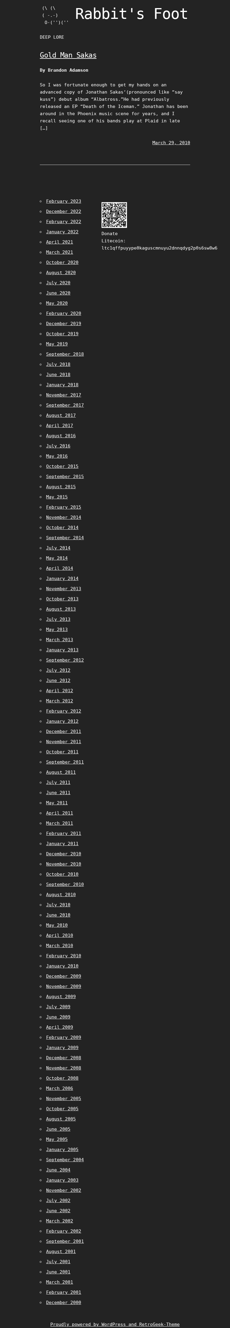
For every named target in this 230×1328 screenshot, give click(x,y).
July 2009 (58, 1006)
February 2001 (63, 1292)
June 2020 (58, 293)
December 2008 (63, 1057)
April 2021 (59, 242)
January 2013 (62, 650)
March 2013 (59, 639)
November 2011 (63, 741)
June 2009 (58, 1017)
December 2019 (63, 323)
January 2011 (62, 843)
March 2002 (59, 1221)
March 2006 (59, 1088)
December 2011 (63, 731)
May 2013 (57, 629)
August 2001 (61, 1251)
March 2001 (59, 1282)
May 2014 (57, 558)
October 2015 (62, 466)
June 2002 (58, 1210)
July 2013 (58, 619)
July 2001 (58, 1261)
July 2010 (58, 905)
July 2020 (58, 283)
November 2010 (63, 864)
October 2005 (62, 1108)
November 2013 (63, 588)
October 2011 (62, 752)
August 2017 (61, 415)
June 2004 (58, 1170)
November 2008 (63, 1068)
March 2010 (59, 945)
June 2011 (58, 792)
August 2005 (61, 1119)
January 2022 (62, 232)
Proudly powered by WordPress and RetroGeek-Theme (115, 1324)
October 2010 (62, 874)
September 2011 (65, 762)
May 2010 (57, 925)
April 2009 (59, 1027)
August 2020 (61, 272)
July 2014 (58, 548)
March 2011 (59, 823)
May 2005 (57, 1139)
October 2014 (62, 527)
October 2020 (62, 262)
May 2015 (57, 497)
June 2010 (58, 915)
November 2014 (63, 517)
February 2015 (63, 507)
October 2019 (62, 333)
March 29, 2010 (171, 142)
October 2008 (62, 1078)
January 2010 (62, 966)
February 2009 (63, 1037)
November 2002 (63, 1190)
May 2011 (57, 803)
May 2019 (57, 344)
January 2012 (62, 721)
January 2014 (62, 578)
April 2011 (59, 813)
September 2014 (65, 537)
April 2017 (59, 425)
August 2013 (61, 609)
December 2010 (63, 854)
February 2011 (63, 833)
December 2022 (63, 211)
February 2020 (63, 313)
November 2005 (63, 1098)
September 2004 (65, 1159)
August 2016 (61, 435)
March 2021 (59, 252)
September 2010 (65, 884)
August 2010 (61, 894)
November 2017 (63, 395)
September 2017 (65, 405)
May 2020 (57, 303)
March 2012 (59, 701)
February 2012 (63, 711)
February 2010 (63, 956)
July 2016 (58, 446)
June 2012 (58, 680)
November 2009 (63, 986)
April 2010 (59, 935)
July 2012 (58, 670)
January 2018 (62, 384)
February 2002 (63, 1231)
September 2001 (65, 1241)
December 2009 (63, 976)
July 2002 (58, 1200)
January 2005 (62, 1149)
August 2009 (61, 996)
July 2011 (58, 782)
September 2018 (65, 354)
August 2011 (61, 772)
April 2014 (59, 568)
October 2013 (62, 599)
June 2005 (58, 1129)
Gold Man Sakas (68, 55)
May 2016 (57, 456)
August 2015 (61, 486)
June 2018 (58, 374)
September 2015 (65, 476)
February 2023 (63, 201)
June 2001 (58, 1272)
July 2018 (58, 364)
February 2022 (63, 221)
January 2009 (62, 1047)
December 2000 (63, 1302)
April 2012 (59, 690)
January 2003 (62, 1180)
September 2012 (65, 660)
